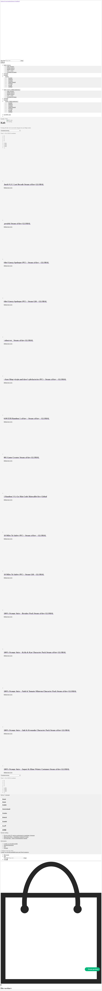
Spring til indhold (15, 1)
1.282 (5, 144)
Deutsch (4, 817)
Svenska (4, 813)
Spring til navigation (6, 1)
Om (5, 846)
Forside (2, 118)
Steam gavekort (93, 969)
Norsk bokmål (6, 809)
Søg (22, 60)
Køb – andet (10, 70)
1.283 (5, 146)
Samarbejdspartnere (9, 845)
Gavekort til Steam (11, 72)
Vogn (5, 859)
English (4, 805)
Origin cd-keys (11, 68)
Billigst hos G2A (8, 187)
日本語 (4, 830)
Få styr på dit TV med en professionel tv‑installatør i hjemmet (19, 835)
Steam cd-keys (10, 69)
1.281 (5, 143)
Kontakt (6, 75)
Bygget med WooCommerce (21, 852)
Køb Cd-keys (7, 65)
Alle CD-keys (10, 66)
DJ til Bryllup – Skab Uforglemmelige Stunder (15, 838)
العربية (4, 825)
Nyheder (6, 73)
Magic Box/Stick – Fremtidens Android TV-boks (16, 837)
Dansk (4, 799)
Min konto (6, 855)
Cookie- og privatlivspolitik (11, 843)
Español (4, 821)
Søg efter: (3, 60)
